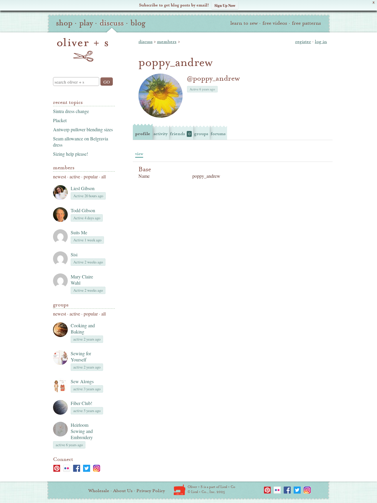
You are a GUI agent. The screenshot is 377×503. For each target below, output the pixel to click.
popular (91, 176)
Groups (61, 304)
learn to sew (244, 23)
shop (64, 23)
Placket (60, 120)
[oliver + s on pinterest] (56, 468)
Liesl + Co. (179, 489)
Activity (160, 134)
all (103, 176)
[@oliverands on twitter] (86, 468)
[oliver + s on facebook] (76, 468)
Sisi (74, 254)
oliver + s (82, 50)
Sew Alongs (82, 381)
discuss (112, 23)
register (303, 41)
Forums (218, 134)
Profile (142, 134)
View (139, 154)
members (166, 41)
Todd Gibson (83, 210)
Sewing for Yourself (81, 356)
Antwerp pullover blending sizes (83, 129)
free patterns (306, 23)
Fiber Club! (81, 403)
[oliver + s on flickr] (66, 468)
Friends (180, 134)
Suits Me (79, 232)
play (86, 23)
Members (64, 167)
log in (321, 41)
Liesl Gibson (83, 188)
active (75, 176)
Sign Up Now (224, 5)
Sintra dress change (71, 111)
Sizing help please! (70, 154)
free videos (274, 23)
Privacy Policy (150, 491)
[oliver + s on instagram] (96, 468)
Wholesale (98, 491)
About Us (123, 491)
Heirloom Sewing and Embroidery (82, 431)
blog (137, 23)
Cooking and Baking (83, 328)
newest (59, 176)
